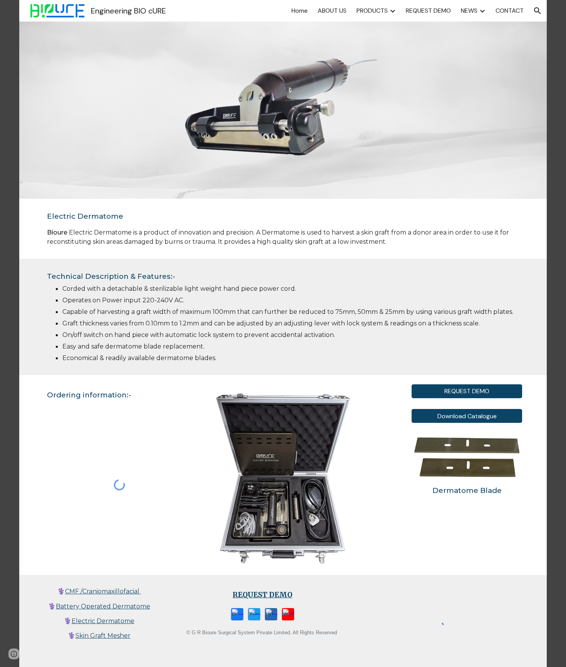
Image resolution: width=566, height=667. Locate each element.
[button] (537, 11)
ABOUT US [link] (332, 11)
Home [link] (299, 11)
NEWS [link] (469, 11)
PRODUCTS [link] (372, 11)
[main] (283, 229)
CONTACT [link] (510, 11)
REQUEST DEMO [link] (428, 11)
